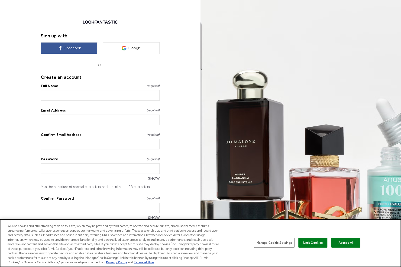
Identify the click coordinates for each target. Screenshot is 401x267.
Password (100, 159)
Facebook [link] (72, 48)
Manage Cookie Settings (274, 242)
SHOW (154, 178)
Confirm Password (100, 198)
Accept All (346, 242)
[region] (200, 243)
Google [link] (134, 48)
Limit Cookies (313, 242)
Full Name (100, 86)
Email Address (100, 110)
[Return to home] (100, 22)
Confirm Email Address (100, 134)
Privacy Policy (116, 262)
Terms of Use (144, 262)
